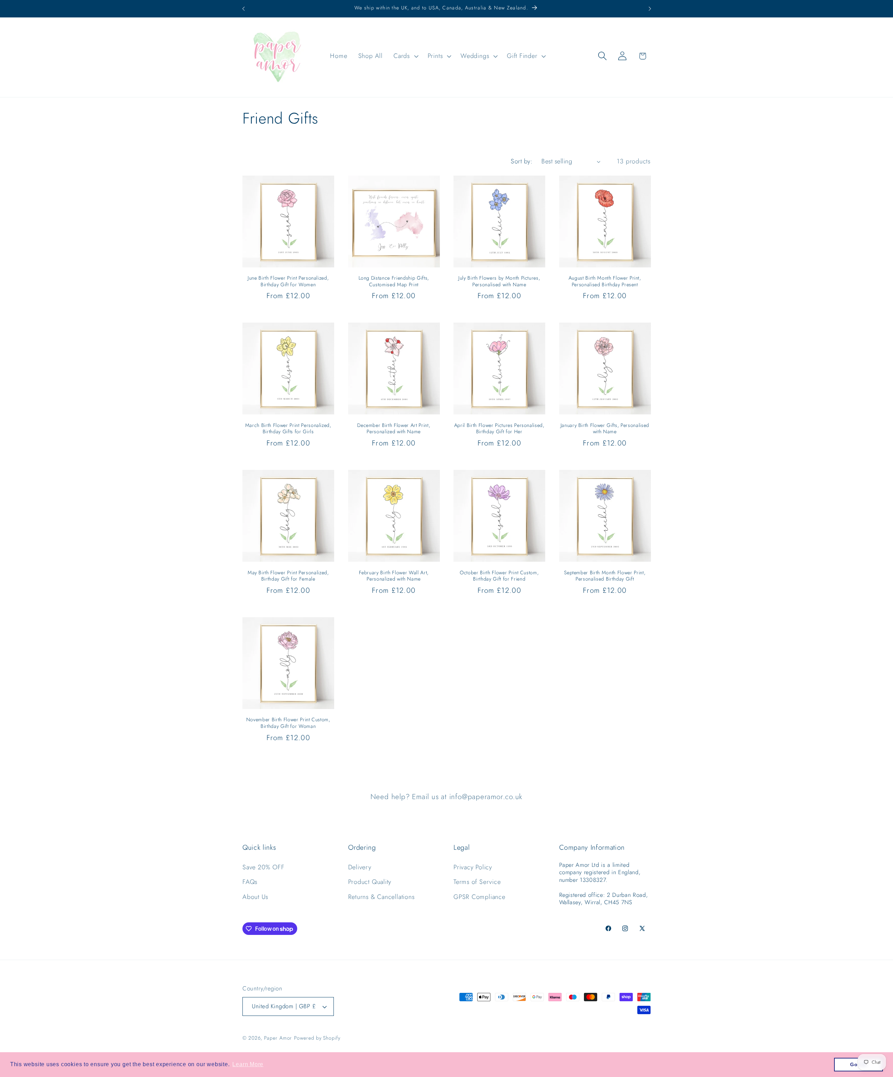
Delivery (360, 867)
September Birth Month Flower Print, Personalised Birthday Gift (604, 575)
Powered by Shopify (317, 1037)
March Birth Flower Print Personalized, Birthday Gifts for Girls (288, 428)
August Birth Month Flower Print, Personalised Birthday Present (605, 281)
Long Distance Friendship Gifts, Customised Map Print (394, 281)
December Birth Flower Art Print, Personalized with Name (393, 428)
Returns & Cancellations (381, 896)
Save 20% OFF (263, 867)
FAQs (249, 881)
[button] (405, 55)
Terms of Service (477, 881)
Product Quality (370, 881)
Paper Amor (278, 1037)
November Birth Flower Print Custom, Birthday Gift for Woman (288, 722)
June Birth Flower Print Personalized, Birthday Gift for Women (288, 281)
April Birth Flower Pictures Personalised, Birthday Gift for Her (499, 428)
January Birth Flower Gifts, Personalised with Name (605, 428)
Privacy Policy (472, 867)
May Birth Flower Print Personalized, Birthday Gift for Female (288, 575)
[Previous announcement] (243, 8)
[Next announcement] (650, 8)
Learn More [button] (247, 1064)
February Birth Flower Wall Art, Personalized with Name (394, 575)
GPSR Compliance (479, 896)
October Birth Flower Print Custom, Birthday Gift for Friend (499, 575)
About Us (255, 896)
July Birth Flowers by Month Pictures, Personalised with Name (499, 281)
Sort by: (521, 161)
